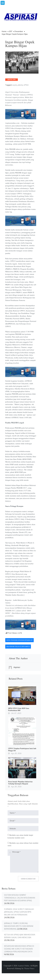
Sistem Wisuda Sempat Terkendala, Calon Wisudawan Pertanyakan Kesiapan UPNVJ (19, 898)
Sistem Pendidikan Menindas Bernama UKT (19, 640)
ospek (14, 85)
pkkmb (20, 85)
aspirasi (27, 70)
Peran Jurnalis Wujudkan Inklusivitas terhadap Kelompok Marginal (20, 783)
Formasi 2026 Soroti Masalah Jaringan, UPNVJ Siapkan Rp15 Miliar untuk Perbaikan (19, 912)
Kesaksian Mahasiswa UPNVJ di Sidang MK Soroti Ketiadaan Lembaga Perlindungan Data (19, 949)
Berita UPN (12, 79)
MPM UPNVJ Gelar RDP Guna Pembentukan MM (18, 709)
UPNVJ (26, 85)
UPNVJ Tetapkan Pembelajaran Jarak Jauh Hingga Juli (22, 749)
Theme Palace (29, 968)
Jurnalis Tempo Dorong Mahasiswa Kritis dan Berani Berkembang (18, 926)
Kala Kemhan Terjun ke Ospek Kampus (18, 646)
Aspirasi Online (23, 965)
